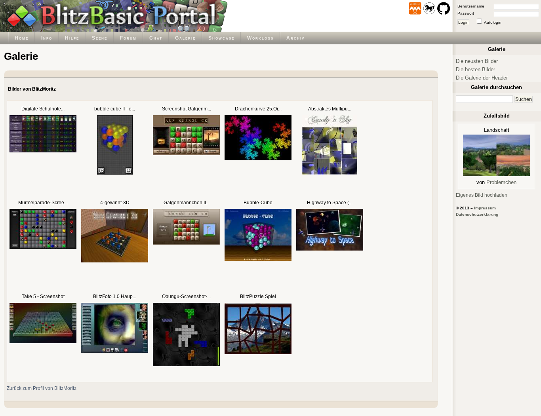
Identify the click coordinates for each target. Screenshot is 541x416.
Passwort (465, 13)
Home (22, 37)
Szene (99, 37)
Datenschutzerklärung (477, 214)
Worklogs (260, 37)
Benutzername (470, 6)
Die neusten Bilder (477, 61)
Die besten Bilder (475, 69)
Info (46, 37)
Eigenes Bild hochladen (481, 195)
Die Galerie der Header (482, 78)
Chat (155, 37)
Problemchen (501, 182)
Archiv (295, 37)
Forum (128, 37)
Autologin (492, 22)
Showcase (221, 37)
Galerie (185, 37)
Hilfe (72, 37)
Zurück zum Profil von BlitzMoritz (41, 388)
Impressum (485, 208)
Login (463, 22)
